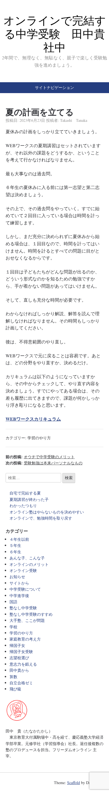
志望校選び (19, 657)
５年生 (15, 545)
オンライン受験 (23, 570)
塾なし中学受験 (23, 607)
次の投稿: (44, 463)
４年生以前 (19, 539)
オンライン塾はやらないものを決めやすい (49, 512)
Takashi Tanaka (73, 120)
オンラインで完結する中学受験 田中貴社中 (54, 34)
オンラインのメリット (29, 564)
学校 (13, 626)
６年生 (15, 551)
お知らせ (17, 576)
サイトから (19, 583)
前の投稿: (40, 457)
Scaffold (73, 782)
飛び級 (15, 689)
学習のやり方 (39, 437)
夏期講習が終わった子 (29, 499)
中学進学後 (19, 595)
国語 (13, 601)
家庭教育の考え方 (25, 639)
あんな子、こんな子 (27, 558)
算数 (13, 676)
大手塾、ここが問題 (27, 620)
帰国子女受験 (21, 651)
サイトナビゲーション (54, 87)
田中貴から (19, 670)
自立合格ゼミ (21, 682)
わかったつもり (23, 505)
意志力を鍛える (23, 664)
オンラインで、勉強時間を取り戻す (41, 518)
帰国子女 (17, 645)
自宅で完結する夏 (25, 493)
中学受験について (25, 589)
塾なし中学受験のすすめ (31, 614)
